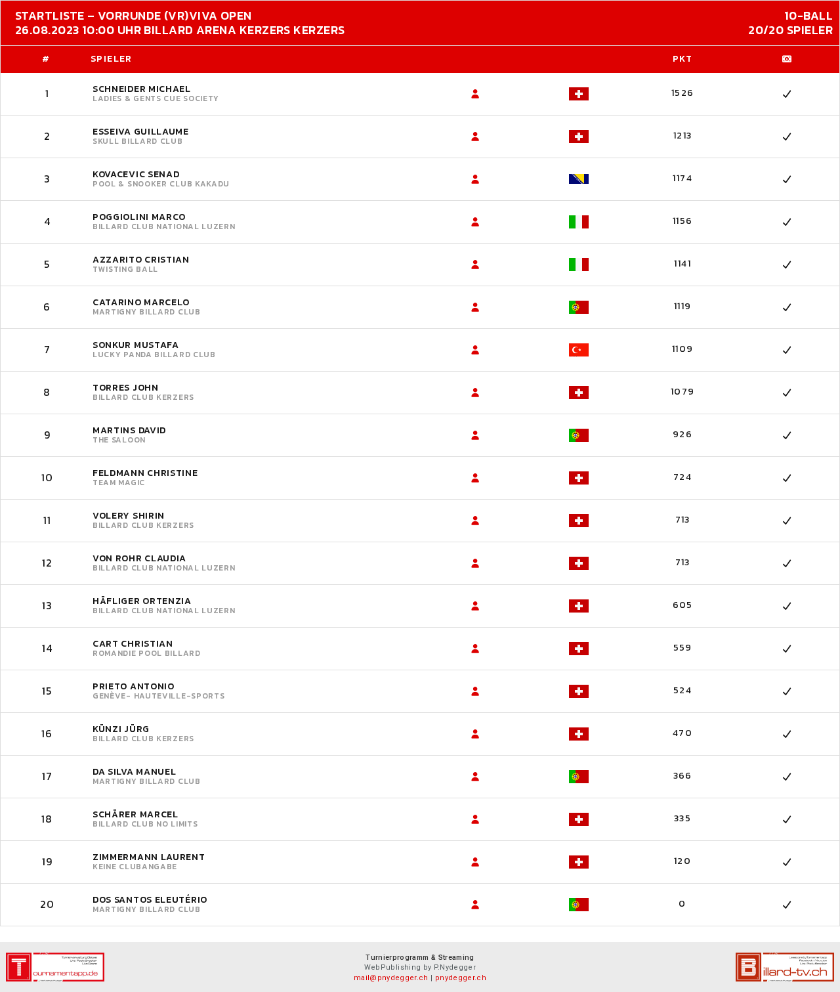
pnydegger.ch (460, 978)
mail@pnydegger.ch (391, 978)
